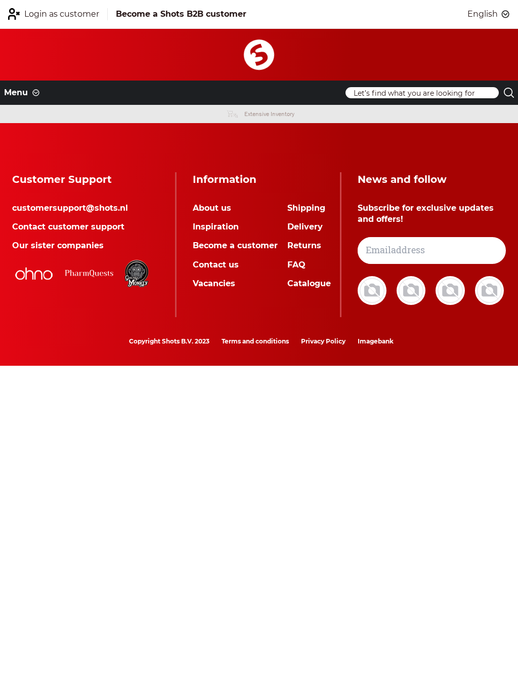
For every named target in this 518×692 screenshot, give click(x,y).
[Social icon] (373, 290)
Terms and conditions (255, 341)
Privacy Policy (323, 341)
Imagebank (376, 341)
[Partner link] (34, 273)
